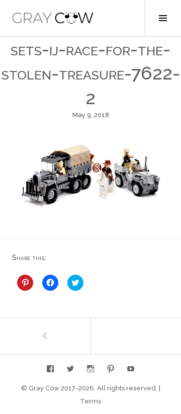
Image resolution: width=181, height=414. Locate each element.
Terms (90, 401)
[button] (53, 18)
